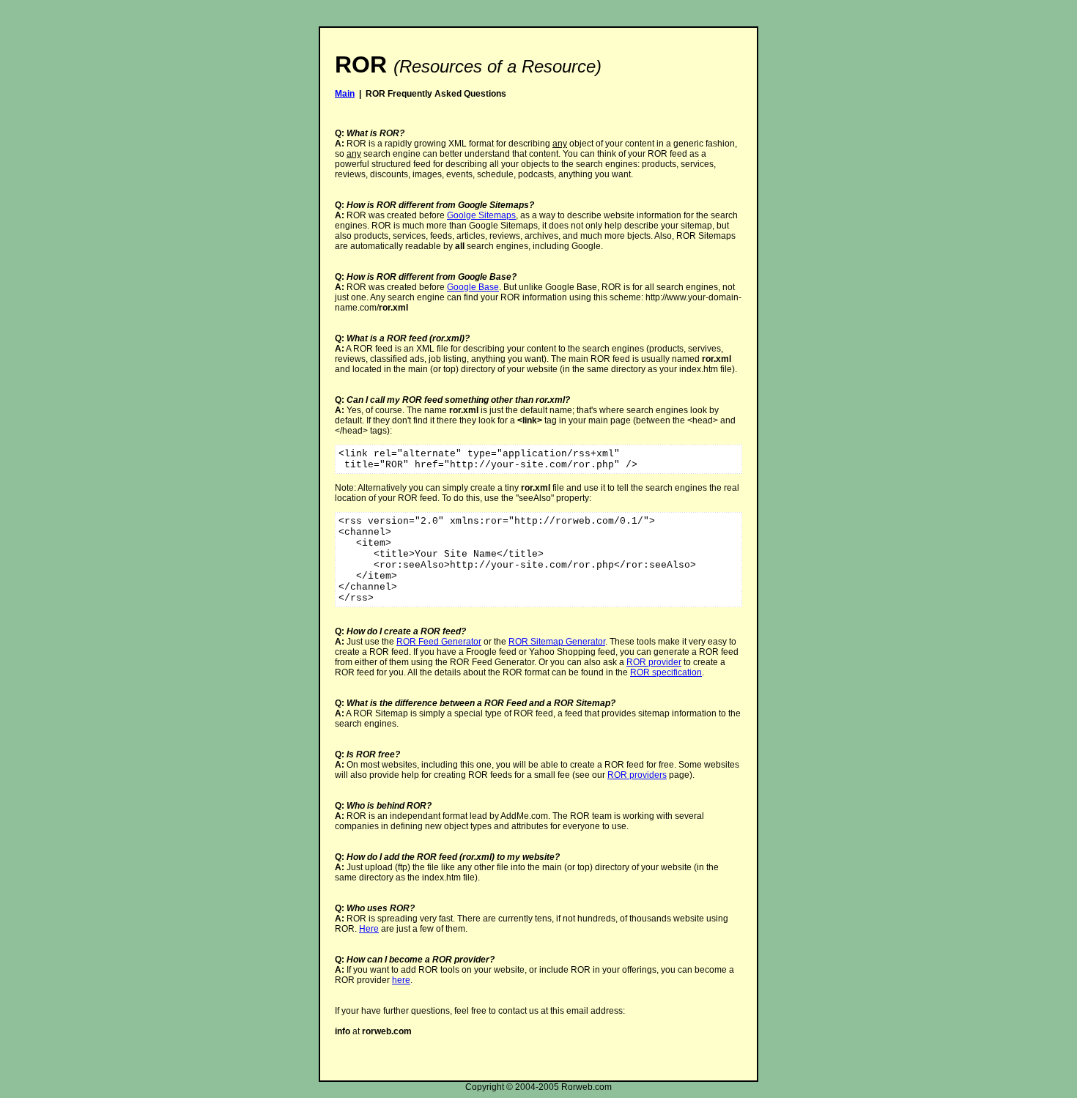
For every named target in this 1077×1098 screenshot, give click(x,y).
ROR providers (637, 775)
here (401, 980)
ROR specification (666, 672)
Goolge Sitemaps (481, 215)
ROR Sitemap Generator (556, 642)
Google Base (473, 287)
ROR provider (653, 662)
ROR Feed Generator (438, 642)
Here (369, 929)
